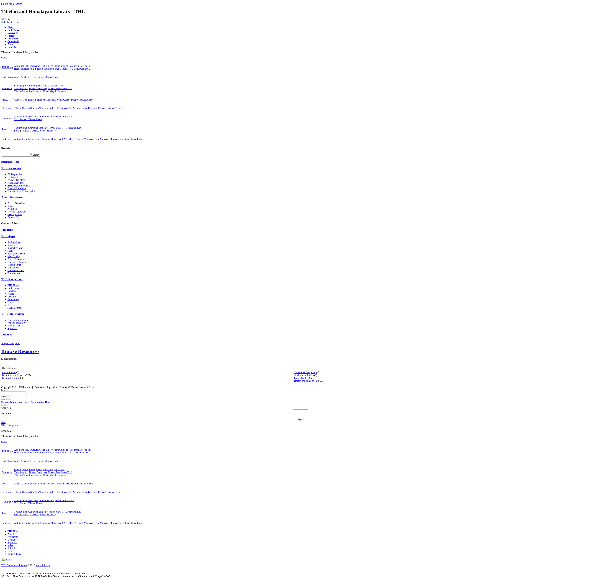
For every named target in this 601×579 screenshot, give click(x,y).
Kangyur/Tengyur (39, 108)
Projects (6, 139)
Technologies (54, 127)
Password (6, 413)
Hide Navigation (9, 425)
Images (42, 77)
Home (48, 402)
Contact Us (85, 68)
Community (7, 118)
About (41, 402)
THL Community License (14, 565)
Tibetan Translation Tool (60, 88)
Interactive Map (42, 99)
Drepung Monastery (51, 139)
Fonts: (17, 130)
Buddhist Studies (10, 378)
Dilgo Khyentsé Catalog (94, 108)
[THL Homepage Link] (6, 19)
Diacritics (34, 130)
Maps (49, 77)
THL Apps (8, 236)
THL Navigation (12, 279)
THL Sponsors (15, 214)
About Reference (12, 197)
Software (43, 127)
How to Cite (85, 66)
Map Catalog (14, 256)
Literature (6, 108)
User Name (7, 408)
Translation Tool (16, 270)
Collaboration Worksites (26, 116)
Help (16, 68)
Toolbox (18, 127)
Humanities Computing (305, 372)
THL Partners (21, 119)
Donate (11, 539)
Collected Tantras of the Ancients (65, 108)
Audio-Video (14, 242)
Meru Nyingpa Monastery (81, 139)
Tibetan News (35, 119)
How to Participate (17, 211)
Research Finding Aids (19, 185)
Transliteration (21, 88)
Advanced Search (29, 402)
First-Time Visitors (49, 66)
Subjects (53, 85)
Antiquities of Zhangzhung (27, 139)
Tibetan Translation (17, 188)
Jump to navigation (10, 343)
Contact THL (14, 553)
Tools (4, 129)
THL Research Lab (71, 127)
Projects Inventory (120, 139)
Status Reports (60, 68)
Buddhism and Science (13, 375)
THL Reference (11, 168)
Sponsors (48, 68)
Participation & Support (31, 68)
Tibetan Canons (22, 108)
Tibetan (51, 130)
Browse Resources (20, 351)
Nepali (43, 130)
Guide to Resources (69, 66)
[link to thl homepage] (7, 559)
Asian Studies (9, 372)
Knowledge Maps (16, 180)
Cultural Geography (24, 99)
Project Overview (16, 203)
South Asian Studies (304, 375)
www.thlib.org (43, 565)
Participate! (13, 537)
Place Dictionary (84, 99)
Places (46, 85)
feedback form (86, 387)
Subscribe (12, 548)
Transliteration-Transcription (21, 191)
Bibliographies (21, 85)
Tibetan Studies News (18, 320)
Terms (61, 85)
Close (4, 57)
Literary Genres (114, 108)
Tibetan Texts (14, 264)
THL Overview (32, 66)
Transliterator (14, 273)
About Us (19, 66)
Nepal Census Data (66, 99)
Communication (46, 116)
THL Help (6, 334)
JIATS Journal (15, 307)
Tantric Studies (301, 378)
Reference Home (10, 161)
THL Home (7, 67)
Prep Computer (30, 127)
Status (10, 206)
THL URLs (74, 68)
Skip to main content (11, 4)
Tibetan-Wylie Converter (55, 91)
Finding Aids (35, 85)
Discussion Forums (64, 116)
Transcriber (13, 267)
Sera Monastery (102, 139)
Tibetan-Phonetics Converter (28, 91)
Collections (7, 77)
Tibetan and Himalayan (305, 380)
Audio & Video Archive (26, 77)
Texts (55, 77)
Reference (7, 88)
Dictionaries (13, 177)
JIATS (65, 139)
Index (10, 545)
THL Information (12, 314)
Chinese (25, 130)
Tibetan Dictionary (38, 88)
